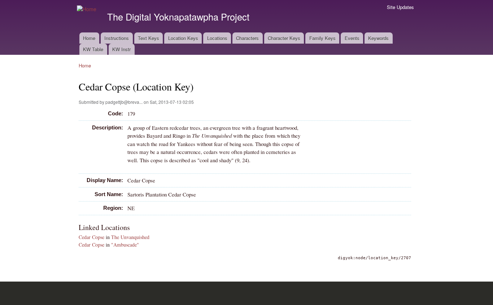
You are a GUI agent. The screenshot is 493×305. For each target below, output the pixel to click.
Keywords (378, 38)
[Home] (87, 9)
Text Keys (148, 38)
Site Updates (400, 7)
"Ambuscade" (125, 244)
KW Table (93, 49)
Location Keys (183, 38)
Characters (247, 38)
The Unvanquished (130, 237)
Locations (217, 38)
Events (352, 38)
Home (89, 38)
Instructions (116, 38)
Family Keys (322, 38)
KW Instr (121, 49)
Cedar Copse (91, 237)
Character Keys (284, 38)
